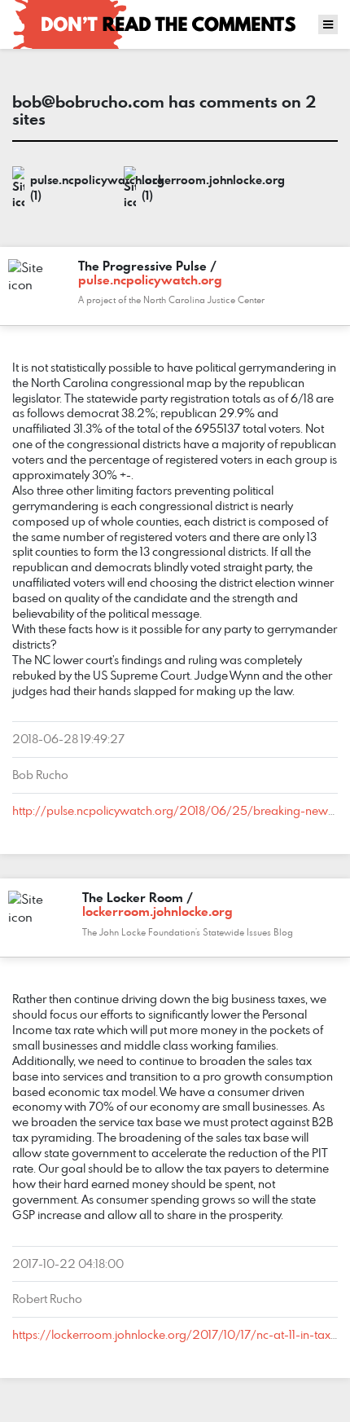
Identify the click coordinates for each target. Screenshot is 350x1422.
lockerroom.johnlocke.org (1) (184, 187)
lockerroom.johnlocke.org (157, 911)
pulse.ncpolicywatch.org (150, 279)
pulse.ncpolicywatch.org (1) (73, 187)
